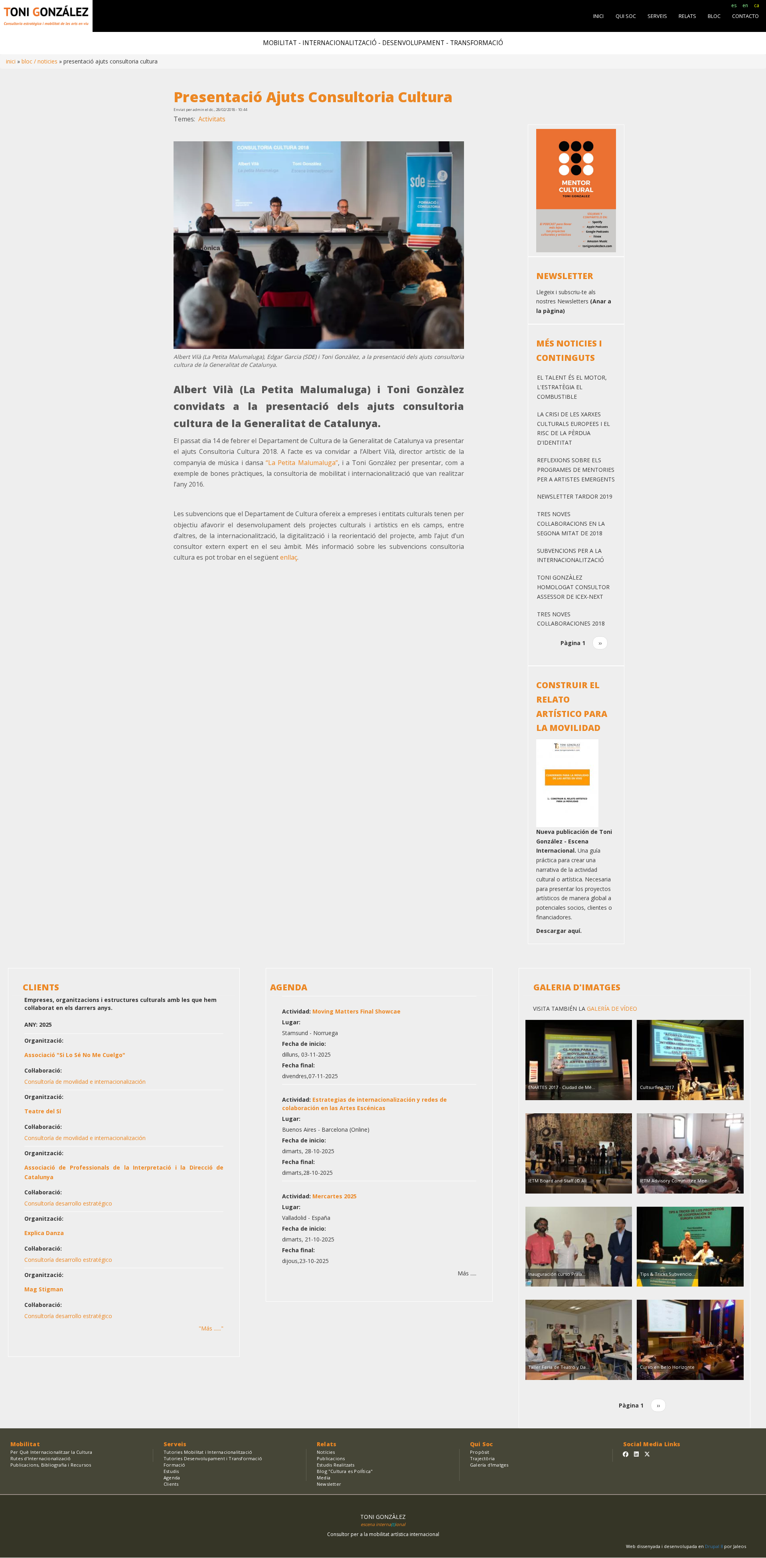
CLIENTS (41, 987)
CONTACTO (745, 16)
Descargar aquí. (559, 930)
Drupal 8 (714, 1546)
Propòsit (480, 1452)
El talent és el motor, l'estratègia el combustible (572, 387)
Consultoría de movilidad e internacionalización (85, 1081)
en (745, 5)
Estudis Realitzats (336, 1465)
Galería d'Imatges (489, 1465)
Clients (171, 1484)
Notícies (326, 1452)
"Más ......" (211, 1328)
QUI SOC (626, 16)
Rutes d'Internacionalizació (40, 1458)
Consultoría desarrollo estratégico (68, 1203)
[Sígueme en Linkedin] (636, 1454)
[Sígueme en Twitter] (647, 1454)
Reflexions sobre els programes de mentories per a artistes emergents (576, 469)
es (733, 5)
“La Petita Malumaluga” (302, 462)
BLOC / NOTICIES (39, 61)
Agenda (172, 1478)
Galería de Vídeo (611, 1008)
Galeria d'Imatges (576, 987)
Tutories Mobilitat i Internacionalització (208, 1452)
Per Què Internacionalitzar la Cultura (51, 1452)
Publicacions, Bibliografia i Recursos (50, 1465)
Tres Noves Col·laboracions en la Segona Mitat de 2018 (571, 523)
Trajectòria (482, 1458)
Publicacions (331, 1458)
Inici (11, 61)
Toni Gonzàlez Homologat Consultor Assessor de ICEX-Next (573, 587)
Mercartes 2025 (334, 1196)
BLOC (714, 16)
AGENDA (288, 987)
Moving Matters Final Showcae (356, 1011)
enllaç (288, 557)
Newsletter (329, 1484)
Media (323, 1478)
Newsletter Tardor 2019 (574, 496)
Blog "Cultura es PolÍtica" (345, 1471)
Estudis (171, 1471)
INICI (598, 16)
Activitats (211, 119)
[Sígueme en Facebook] (625, 1454)
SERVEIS (657, 16)
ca (756, 5)
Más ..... (467, 1273)
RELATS (687, 16)
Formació (175, 1465)
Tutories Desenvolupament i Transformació (213, 1458)
